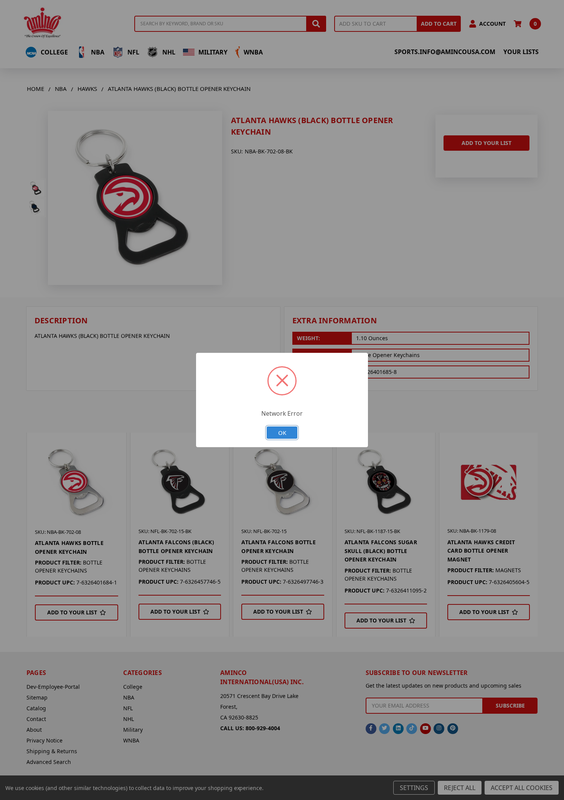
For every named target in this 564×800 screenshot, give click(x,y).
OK (282, 432)
